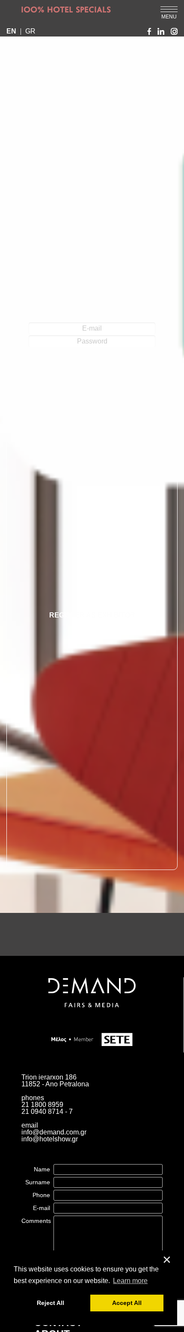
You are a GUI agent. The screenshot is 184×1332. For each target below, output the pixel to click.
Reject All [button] (50, 1302)
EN (11, 31)
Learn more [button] (130, 1280)
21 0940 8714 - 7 (47, 1111)
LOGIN (92, 365)
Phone (41, 1195)
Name (42, 1169)
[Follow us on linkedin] (160, 32)
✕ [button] (167, 1260)
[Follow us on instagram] (174, 32)
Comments (36, 1220)
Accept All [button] (127, 1302)
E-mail (41, 1207)
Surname (37, 1182)
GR (30, 31)
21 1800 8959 (42, 1104)
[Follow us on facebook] (149, 32)
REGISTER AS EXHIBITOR (92, 615)
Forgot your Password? (92, 379)
